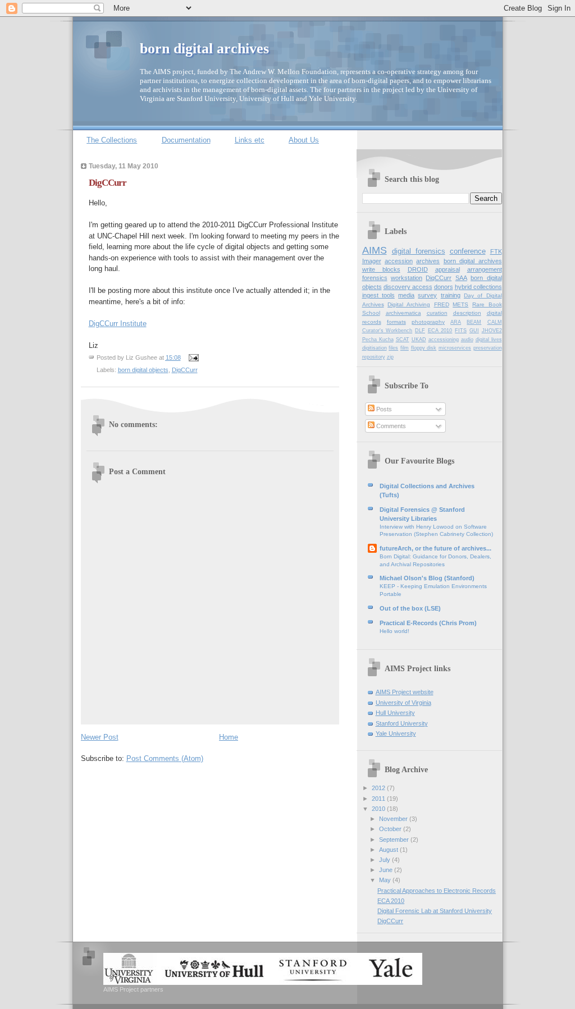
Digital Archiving (408, 304)
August (389, 849)
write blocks (381, 269)
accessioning (443, 339)
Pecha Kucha (378, 339)
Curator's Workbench (387, 330)
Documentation (186, 140)
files (393, 348)
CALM (494, 322)
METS (460, 304)
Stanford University (402, 723)
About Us (304, 140)
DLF (420, 330)
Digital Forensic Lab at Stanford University (434, 910)
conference (468, 251)
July (385, 859)
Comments (390, 426)
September (394, 839)
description (467, 313)
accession (399, 261)
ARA (455, 322)
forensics (374, 277)
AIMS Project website (404, 692)
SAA (461, 277)
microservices (455, 348)
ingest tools (378, 295)
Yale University (396, 733)
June (386, 869)
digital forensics (418, 251)
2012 (379, 788)
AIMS (374, 250)
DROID (418, 269)
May (386, 880)
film (404, 348)
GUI (474, 330)
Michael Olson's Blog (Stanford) (427, 578)
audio (467, 339)
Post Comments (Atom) (164, 758)
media (406, 295)
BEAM (474, 322)
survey (427, 295)
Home (228, 737)
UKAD (419, 339)
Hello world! (394, 631)
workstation (406, 277)
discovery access (408, 286)
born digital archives (204, 48)
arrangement (484, 269)
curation (437, 313)
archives (428, 261)
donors (443, 286)
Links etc (249, 140)
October (391, 828)
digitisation (374, 348)
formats (396, 322)
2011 (379, 798)
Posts (383, 409)
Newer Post (99, 737)
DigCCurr (107, 182)
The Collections (111, 140)
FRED (441, 304)
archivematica (403, 313)
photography (428, 322)
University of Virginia (403, 702)
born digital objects (143, 369)
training (450, 295)
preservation (487, 348)
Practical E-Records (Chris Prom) (428, 623)
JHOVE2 (492, 330)
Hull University (395, 712)
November (394, 818)
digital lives (489, 339)
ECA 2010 (440, 330)
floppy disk (424, 348)
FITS (461, 330)
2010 (379, 808)
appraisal (447, 269)
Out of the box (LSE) (410, 608)
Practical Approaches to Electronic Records (436, 890)
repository (373, 357)
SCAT (402, 339)
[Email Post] (192, 357)
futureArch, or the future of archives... (435, 548)
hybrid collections (478, 286)
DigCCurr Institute (118, 323)
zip (390, 357)
